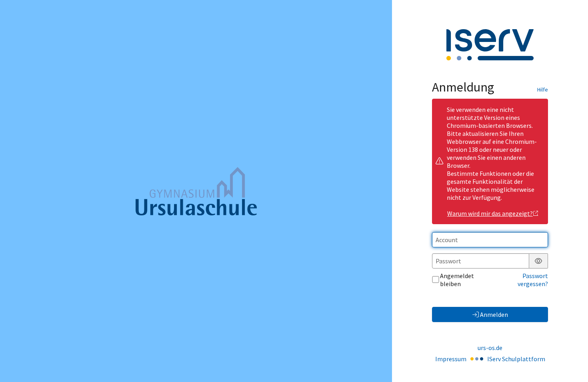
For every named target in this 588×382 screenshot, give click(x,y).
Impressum (450, 359)
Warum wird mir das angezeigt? (490, 213)
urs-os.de (490, 348)
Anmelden (494, 314)
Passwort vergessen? (533, 280)
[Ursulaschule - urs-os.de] (196, 191)
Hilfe (542, 89)
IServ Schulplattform (516, 359)
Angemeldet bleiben (457, 280)
